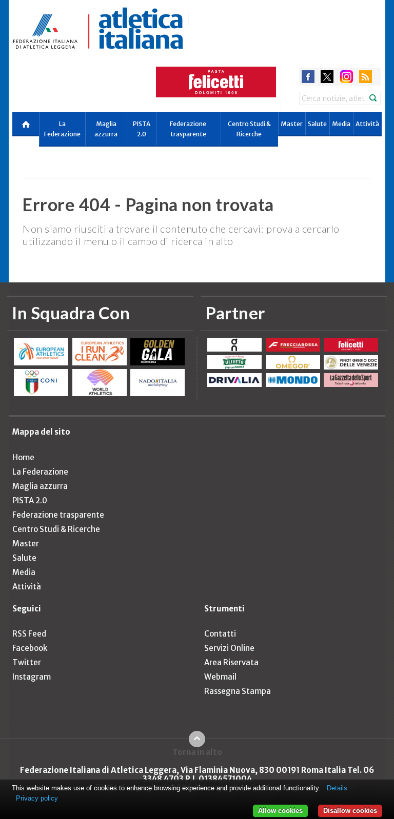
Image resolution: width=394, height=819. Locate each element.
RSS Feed (29, 634)
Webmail (220, 677)
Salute (317, 124)
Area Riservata (231, 662)
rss (365, 76)
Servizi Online (229, 648)
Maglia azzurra (105, 129)
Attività (367, 124)
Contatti (220, 634)
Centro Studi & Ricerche (249, 129)
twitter (327, 76)
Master (292, 124)
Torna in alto (197, 751)
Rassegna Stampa (237, 691)
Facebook (29, 648)
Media (341, 124)
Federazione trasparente (188, 129)
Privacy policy (37, 798)
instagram (346, 76)
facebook (308, 76)
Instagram (31, 677)
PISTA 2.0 (141, 129)
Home (23, 457)
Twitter (26, 662)
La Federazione (62, 129)
